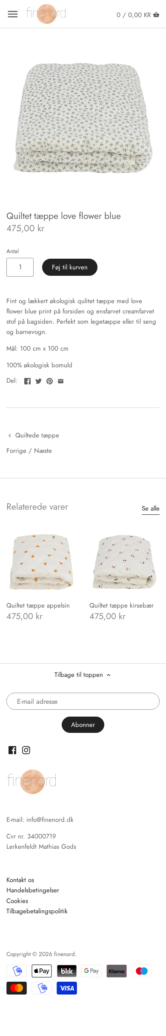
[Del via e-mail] (60, 379)
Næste (43, 450)
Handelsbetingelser (32, 890)
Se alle (151, 508)
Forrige (16, 450)
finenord (64, 954)
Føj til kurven (70, 267)
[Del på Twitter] (38, 379)
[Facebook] (13, 749)
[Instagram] (26, 749)
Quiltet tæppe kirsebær (121, 605)
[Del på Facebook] (27, 379)
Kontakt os (20, 880)
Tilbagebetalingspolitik (37, 911)
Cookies (17, 901)
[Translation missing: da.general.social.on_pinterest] (49, 379)
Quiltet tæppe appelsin (38, 605)
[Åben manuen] (12, 14)
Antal (12, 251)
